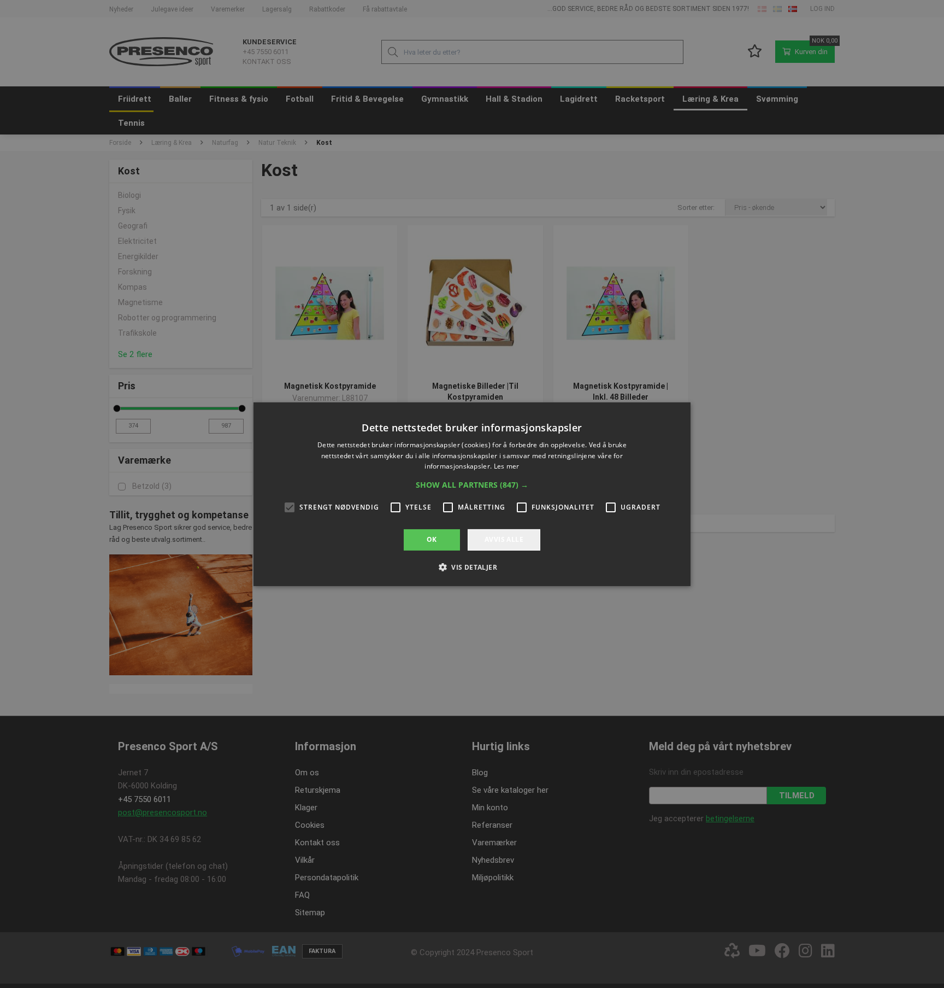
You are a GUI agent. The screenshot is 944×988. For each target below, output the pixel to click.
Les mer (507, 466)
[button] (472, 485)
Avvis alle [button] (504, 539)
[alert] (472, 494)
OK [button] (432, 539)
